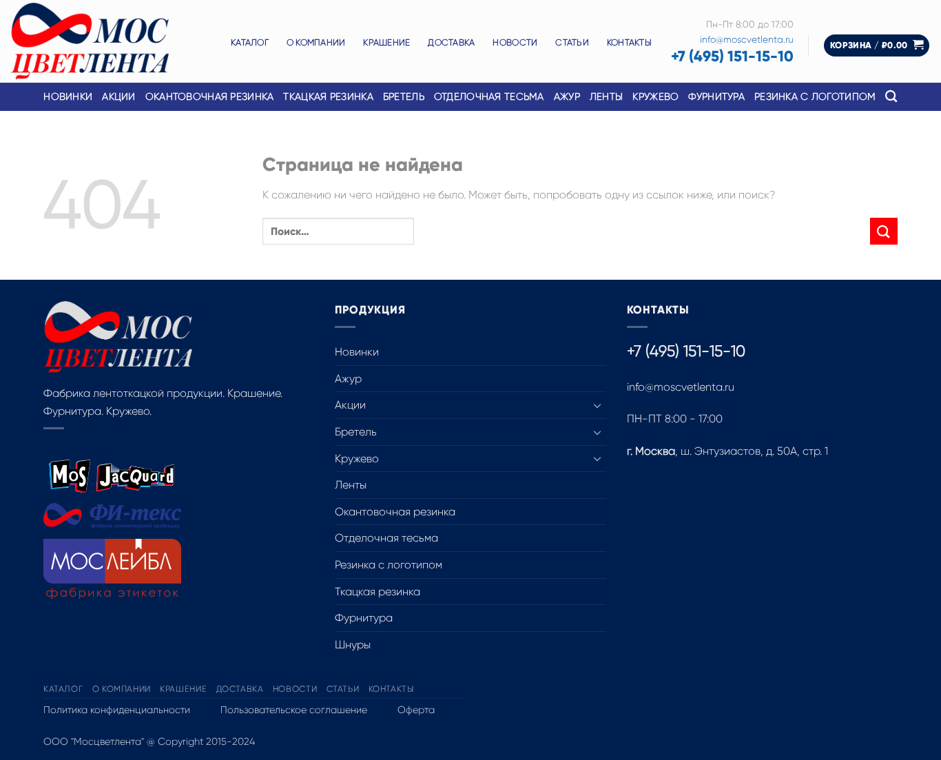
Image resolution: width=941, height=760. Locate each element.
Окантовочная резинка (209, 96)
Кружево (357, 458)
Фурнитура (364, 617)
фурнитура (716, 96)
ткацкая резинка (328, 96)
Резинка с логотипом (388, 564)
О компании (316, 42)
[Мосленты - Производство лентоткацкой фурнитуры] (110, 41)
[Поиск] (891, 97)
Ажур (348, 378)
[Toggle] (598, 405)
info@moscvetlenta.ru (747, 39)
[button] (877, 45)
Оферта (416, 709)
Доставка (451, 42)
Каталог (250, 42)
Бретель (356, 431)
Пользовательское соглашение (293, 709)
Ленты (350, 484)
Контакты (629, 42)
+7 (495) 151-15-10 (732, 56)
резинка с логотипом (815, 96)
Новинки (67, 96)
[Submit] (884, 231)
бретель (403, 96)
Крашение (386, 42)
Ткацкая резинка (377, 591)
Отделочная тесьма (489, 96)
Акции (118, 96)
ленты (606, 96)
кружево (655, 96)
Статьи (572, 42)
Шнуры (353, 644)
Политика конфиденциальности (116, 709)
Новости (515, 42)
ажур (567, 96)
